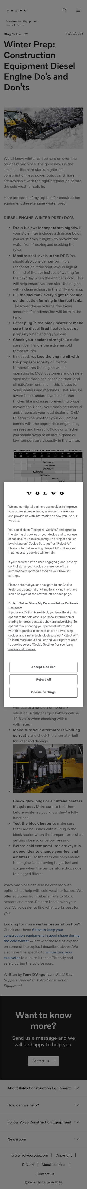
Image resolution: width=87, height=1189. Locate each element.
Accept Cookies (43, 667)
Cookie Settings (43, 692)
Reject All (43, 679)
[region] (43, 594)
